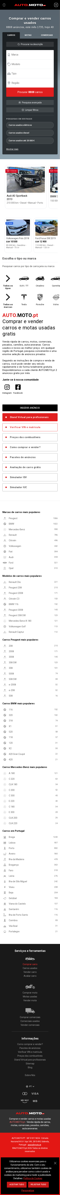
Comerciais (47, 35)
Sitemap (30, 1063)
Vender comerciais (30, 1025)
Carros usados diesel (19, 133)
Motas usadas (30, 996)
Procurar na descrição (32, 44)
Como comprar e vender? (25, 447)
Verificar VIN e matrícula (25, 427)
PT (30, 1086)
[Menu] (4, 5)
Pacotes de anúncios (23, 457)
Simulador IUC (18, 487)
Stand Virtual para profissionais (29, 417)
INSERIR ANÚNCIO (30, 408)
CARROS (11, 35)
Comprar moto (30, 992)
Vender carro (30, 972)
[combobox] (31, 55)
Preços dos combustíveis (25, 437)
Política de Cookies (32, 1178)
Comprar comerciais (30, 1017)
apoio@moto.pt (34, 1145)
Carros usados (30, 968)
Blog (30, 1067)
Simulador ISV (18, 477)
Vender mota (30, 1000)
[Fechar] (55, 1161)
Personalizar (27, 1190)
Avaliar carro (30, 976)
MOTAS (28, 35)
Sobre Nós (30, 1075)
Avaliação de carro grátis (25, 467)
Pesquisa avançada (32, 102)
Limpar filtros (31, 110)
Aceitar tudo (16, 1184)
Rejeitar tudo (38, 1184)
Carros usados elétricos (20, 125)
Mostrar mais (12, 149)
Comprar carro (30, 964)
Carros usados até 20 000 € (22, 140)
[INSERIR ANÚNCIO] (56, 5)
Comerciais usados (30, 1021)
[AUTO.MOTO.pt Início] (30, 5)
